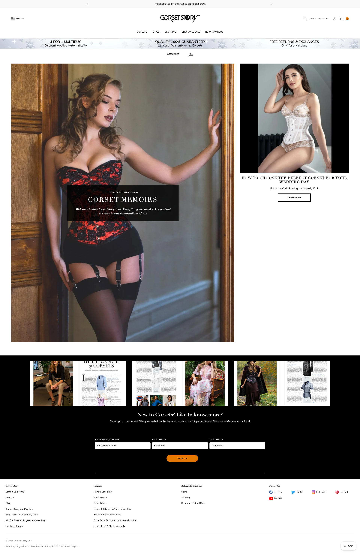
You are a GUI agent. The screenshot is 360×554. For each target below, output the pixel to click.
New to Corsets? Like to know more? (180, 414)
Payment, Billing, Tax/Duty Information (112, 509)
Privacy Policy (100, 497)
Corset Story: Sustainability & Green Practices (115, 520)
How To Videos (214, 32)
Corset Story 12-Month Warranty (109, 526)
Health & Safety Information (107, 514)
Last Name (216, 439)
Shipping (185, 497)
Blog (8, 503)
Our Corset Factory (14, 526)
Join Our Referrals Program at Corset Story (25, 520)
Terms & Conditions (103, 491)
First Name (159, 439)
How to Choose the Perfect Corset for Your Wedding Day (294, 180)
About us (10, 497)
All (191, 54)
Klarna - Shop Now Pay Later (19, 509)
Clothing (170, 32)
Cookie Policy (100, 503)
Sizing (184, 491)
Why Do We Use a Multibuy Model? (22, 514)
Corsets (142, 32)
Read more (294, 197)
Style (156, 32)
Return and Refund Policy (193, 503)
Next (270, 4)
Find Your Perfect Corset (180, 4)
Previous (87, 4)
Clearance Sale (191, 32)
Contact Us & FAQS (15, 491)
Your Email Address (107, 439)
